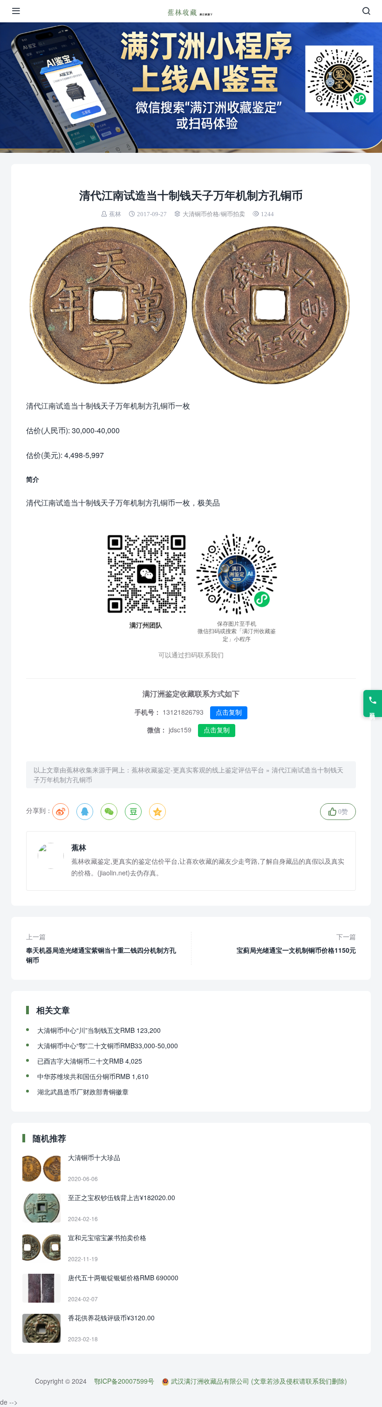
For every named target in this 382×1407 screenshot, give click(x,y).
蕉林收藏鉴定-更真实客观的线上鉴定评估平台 (197, 769)
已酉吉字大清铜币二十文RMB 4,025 (89, 1060)
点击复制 (229, 712)
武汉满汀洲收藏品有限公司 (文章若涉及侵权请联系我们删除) (259, 1381)
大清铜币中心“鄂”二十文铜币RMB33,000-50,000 (107, 1045)
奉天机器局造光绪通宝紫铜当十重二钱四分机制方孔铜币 (101, 948)
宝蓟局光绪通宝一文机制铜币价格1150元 (296, 943)
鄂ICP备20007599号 (124, 1381)
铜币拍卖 (233, 214)
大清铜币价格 (201, 214)
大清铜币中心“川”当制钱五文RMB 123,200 (99, 1030)
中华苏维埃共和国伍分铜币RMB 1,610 (93, 1076)
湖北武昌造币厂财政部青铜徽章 (83, 1091)
